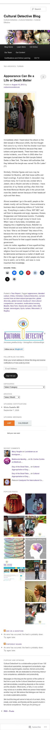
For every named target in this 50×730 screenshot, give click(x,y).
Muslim (6, 306)
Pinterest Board (14, 644)
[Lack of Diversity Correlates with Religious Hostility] (35, 614)
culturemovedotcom (12, 87)
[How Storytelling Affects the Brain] (35, 548)
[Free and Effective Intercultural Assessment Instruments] (14, 571)
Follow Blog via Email (14, 357)
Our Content (20, 52)
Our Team (8, 52)
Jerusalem (18, 303)
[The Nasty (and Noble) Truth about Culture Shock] (35, 570)
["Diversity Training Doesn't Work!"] (35, 592)
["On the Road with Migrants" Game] (14, 526)
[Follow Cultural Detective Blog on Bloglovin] (14, 350)
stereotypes (15, 308)
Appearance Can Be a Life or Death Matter (19, 78)
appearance (32, 293)
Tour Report (16, 293)
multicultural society (32, 303)
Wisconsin (35, 308)
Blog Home (8, 47)
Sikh (35, 306)
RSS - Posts (9, 711)
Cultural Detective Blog (22, 16)
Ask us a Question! (15, 631)
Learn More (21, 47)
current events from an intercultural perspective (24, 297)
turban (28, 308)
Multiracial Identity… (20, 459)
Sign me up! (10, 375)
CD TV (36, 58)
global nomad (17, 301)
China (12, 296)
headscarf (27, 301)
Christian (19, 296)
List (9, 423)
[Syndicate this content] (5, 631)
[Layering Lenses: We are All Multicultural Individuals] (14, 548)
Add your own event (12, 433)
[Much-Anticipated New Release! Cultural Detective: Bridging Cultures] (35, 526)
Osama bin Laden (25, 306)
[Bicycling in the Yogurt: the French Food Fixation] (14, 504)
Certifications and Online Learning (17, 58)
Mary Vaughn (17, 451)
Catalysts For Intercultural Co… (30, 480)
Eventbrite (26, 433)
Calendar (23, 423)
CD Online (34, 47)
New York (14, 306)
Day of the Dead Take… (21, 466)
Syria (22, 308)
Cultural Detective (31, 296)
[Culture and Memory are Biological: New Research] (35, 504)
